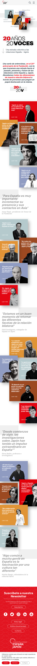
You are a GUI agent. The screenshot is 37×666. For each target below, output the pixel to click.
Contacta (18, 631)
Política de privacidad (18, 626)
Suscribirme (18, 607)
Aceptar (6, 663)
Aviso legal (18, 622)
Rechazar (15, 663)
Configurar (25, 663)
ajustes (16, 659)
